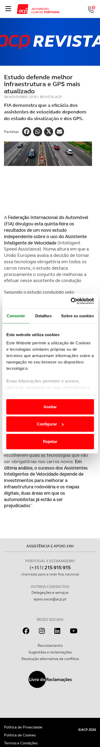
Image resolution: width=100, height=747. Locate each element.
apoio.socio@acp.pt (50, 599)
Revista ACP (51, 97)
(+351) (50, 567)
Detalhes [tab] (43, 315)
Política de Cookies (20, 735)
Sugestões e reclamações (50, 652)
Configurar (47, 424)
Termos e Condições (21, 743)
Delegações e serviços (50, 592)
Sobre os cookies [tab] (77, 315)
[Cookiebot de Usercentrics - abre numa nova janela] (71, 301)
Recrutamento (50, 645)
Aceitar (50, 406)
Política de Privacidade (23, 727)
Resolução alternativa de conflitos (50, 658)
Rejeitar (50, 441)
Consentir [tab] (16, 315)
